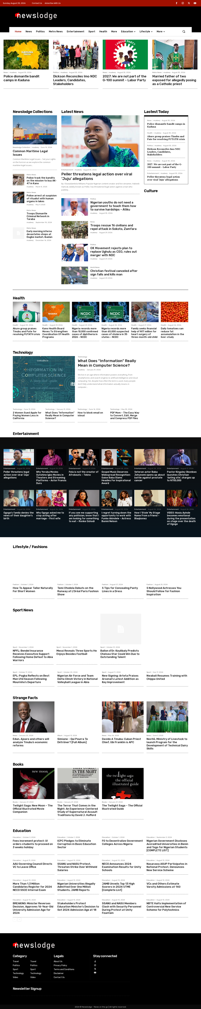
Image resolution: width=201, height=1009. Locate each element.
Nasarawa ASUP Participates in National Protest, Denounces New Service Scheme (167, 867)
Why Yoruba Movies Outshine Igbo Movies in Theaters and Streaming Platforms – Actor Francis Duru (51, 477)
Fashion (16, 584)
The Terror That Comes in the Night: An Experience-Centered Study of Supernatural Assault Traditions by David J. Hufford (77, 810)
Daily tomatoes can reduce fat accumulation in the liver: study (172, 332)
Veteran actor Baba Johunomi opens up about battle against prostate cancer (149, 476)
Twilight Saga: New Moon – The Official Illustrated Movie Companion (33, 808)
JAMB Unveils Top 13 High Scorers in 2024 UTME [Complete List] (118, 887)
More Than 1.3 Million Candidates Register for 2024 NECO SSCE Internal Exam (32, 887)
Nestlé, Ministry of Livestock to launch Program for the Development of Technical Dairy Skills (167, 743)
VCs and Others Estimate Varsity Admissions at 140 (164, 885)
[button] (183, 31)
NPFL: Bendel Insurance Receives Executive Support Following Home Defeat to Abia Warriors (33, 655)
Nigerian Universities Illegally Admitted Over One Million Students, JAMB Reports (76, 887)
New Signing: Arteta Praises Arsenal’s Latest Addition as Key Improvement (120, 679)
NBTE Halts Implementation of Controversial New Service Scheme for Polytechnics (166, 906)
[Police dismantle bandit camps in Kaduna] (26, 54)
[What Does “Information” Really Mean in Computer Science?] (44, 379)
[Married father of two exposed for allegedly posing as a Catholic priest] (174, 54)
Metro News (157, 72)
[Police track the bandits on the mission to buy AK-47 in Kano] (18, 179)
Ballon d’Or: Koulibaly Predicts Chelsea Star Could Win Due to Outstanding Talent (119, 654)
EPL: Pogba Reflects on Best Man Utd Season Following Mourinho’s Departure (31, 679)
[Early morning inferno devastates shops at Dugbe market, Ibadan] (18, 233)
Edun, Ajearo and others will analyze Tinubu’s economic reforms (31, 742)
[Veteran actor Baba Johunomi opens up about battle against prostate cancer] (149, 457)
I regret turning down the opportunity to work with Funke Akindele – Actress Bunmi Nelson (116, 517)
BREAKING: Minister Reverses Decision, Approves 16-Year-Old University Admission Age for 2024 (33, 908)
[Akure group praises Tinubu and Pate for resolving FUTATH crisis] (26, 312)
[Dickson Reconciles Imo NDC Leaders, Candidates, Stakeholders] (75, 54)
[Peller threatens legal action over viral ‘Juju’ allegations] (100, 141)
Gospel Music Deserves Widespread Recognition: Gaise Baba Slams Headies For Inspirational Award (116, 477)
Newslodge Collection (21, 147)
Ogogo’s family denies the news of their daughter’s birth (19, 515)
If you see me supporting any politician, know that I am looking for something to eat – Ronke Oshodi (84, 517)
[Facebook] (177, 3)
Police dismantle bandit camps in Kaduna (21, 78)
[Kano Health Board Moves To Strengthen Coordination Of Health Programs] (56, 312)
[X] (189, 3)
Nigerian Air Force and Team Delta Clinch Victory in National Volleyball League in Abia (77, 679)
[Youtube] (195, 3)
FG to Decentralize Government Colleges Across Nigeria (122, 842)
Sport (15, 647)
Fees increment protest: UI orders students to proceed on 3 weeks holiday (33, 844)
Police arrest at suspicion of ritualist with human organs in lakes (42, 198)
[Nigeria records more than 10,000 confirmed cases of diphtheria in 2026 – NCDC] (85, 312)
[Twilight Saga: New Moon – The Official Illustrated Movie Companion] (33, 783)
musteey (13, 72)
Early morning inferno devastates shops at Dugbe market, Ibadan (39, 234)
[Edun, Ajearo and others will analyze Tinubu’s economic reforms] (33, 717)
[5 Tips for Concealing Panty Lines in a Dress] (123, 566)
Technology (82, 357)
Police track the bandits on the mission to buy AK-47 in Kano (42, 180)
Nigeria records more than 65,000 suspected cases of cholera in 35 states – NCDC (115, 332)
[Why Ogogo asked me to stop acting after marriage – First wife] (51, 498)
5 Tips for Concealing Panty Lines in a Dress (120, 589)
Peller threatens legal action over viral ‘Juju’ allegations (96, 176)
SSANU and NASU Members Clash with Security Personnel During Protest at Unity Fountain (121, 908)
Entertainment (67, 170)
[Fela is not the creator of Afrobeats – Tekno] (84, 457)
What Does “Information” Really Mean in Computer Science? (107, 363)
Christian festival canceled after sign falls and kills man (114, 272)
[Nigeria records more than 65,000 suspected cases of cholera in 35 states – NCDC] (115, 312)
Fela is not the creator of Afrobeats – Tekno (83, 473)
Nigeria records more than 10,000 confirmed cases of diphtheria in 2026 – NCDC (85, 332)
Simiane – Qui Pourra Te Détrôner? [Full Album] (72, 740)
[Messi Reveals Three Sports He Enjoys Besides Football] (77, 629)
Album (59, 735)
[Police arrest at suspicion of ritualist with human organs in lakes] (18, 197)
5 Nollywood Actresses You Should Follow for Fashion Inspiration (164, 591)
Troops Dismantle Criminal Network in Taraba (38, 216)
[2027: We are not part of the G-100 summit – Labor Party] (125, 54)
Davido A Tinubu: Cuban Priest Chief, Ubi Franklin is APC (121, 740)
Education (17, 837)
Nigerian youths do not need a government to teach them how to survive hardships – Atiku (113, 206)
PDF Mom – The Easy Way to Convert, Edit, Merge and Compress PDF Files (124, 415)
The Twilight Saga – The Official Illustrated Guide (122, 807)
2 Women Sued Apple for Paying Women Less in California (27, 415)
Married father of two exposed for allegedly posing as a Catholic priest (174, 80)
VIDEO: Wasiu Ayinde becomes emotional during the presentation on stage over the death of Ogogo (181, 518)
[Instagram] (183, 3)
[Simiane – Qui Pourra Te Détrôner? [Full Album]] (78, 717)
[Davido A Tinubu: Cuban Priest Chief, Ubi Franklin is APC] (123, 717)
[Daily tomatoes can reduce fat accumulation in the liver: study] (174, 312)
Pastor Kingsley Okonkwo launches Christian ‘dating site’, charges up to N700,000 (182, 476)
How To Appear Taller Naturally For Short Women (33, 589)
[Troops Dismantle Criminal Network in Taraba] (18, 215)
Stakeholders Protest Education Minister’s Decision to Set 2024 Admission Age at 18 (78, 906)
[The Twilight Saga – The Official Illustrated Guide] (123, 783)
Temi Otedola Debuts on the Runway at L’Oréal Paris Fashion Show (78, 591)
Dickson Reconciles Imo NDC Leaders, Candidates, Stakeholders (75, 80)
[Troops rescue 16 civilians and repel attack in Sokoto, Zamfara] (74, 230)
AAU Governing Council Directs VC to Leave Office (32, 865)
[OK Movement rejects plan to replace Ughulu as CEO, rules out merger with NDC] (74, 252)
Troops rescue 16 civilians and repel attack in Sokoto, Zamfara (113, 227)
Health (149, 133)
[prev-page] (14, 919)
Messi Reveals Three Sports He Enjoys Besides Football (77, 652)
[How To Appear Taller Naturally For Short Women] (33, 566)
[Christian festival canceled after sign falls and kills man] (74, 275)
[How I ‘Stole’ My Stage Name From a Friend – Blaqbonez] (149, 498)
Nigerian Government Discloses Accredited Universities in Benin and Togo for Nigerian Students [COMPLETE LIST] (167, 845)
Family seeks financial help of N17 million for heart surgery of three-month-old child (144, 332)
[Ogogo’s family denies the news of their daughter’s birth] (19, 498)
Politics (56, 72)
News (6, 72)
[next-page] (19, 919)
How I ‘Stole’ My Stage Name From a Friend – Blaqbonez (147, 515)
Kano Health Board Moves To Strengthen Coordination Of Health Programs (55, 332)
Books (15, 802)
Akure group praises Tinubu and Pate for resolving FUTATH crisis (166, 138)
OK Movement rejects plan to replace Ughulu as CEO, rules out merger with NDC (113, 251)
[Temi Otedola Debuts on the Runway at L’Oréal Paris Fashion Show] (78, 566)
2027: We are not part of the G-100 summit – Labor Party (124, 78)
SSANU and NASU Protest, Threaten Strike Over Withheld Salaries (77, 867)
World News (94, 267)
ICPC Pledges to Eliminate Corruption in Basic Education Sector (76, 844)
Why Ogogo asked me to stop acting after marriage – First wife (50, 515)
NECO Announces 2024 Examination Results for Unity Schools (121, 867)
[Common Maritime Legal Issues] (35, 129)
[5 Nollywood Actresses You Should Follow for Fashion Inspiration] (167, 566)
